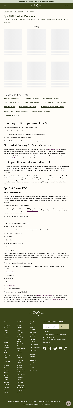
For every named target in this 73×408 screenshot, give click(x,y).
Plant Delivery (19, 356)
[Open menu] (5, 5)
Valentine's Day (33, 364)
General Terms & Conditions (28, 401)
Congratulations (11, 285)
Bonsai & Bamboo (19, 366)
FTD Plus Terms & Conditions (45, 401)
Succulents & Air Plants (21, 371)
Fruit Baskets (21, 388)
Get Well (32, 342)
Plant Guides (8, 335)
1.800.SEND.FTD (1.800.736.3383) (54, 339)
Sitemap (6, 337)
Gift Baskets (18, 12)
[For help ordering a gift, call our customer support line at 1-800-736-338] (37, 6)
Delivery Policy (6, 371)
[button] (5, 5)
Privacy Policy (57, 401)
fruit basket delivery (54, 149)
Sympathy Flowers (33, 333)
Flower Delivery (19, 326)
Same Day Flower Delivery (20, 339)
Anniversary (33, 350)
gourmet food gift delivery (44, 295)
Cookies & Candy (20, 391)
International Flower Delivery (21, 351)
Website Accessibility (13, 401)
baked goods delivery (59, 299)
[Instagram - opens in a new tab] (66, 348)
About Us (6, 365)
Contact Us (46, 342)
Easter (32, 367)
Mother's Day (34, 370)
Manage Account (6, 346)
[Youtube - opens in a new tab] (61, 348)
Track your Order (7, 356)
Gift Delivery (21, 374)
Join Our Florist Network (6, 377)
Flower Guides (6, 331)
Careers (6, 368)
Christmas (33, 360)
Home (6, 12)
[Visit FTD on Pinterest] (56, 348)
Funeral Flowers (32, 338)
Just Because (34, 344)
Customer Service (7, 326)
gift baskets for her (32, 211)
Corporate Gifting (20, 378)
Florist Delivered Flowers (20, 332)
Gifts (10, 12)
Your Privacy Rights (28, 404)
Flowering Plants (20, 361)
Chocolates (20, 385)
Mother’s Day (10, 272)
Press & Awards (6, 391)
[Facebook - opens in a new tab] (45, 348)
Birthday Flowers (32, 328)
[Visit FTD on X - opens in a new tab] (50, 348)
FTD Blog (6, 387)
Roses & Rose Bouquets (21, 345)
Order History (6, 351)
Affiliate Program (6, 383)
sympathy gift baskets (10, 158)
